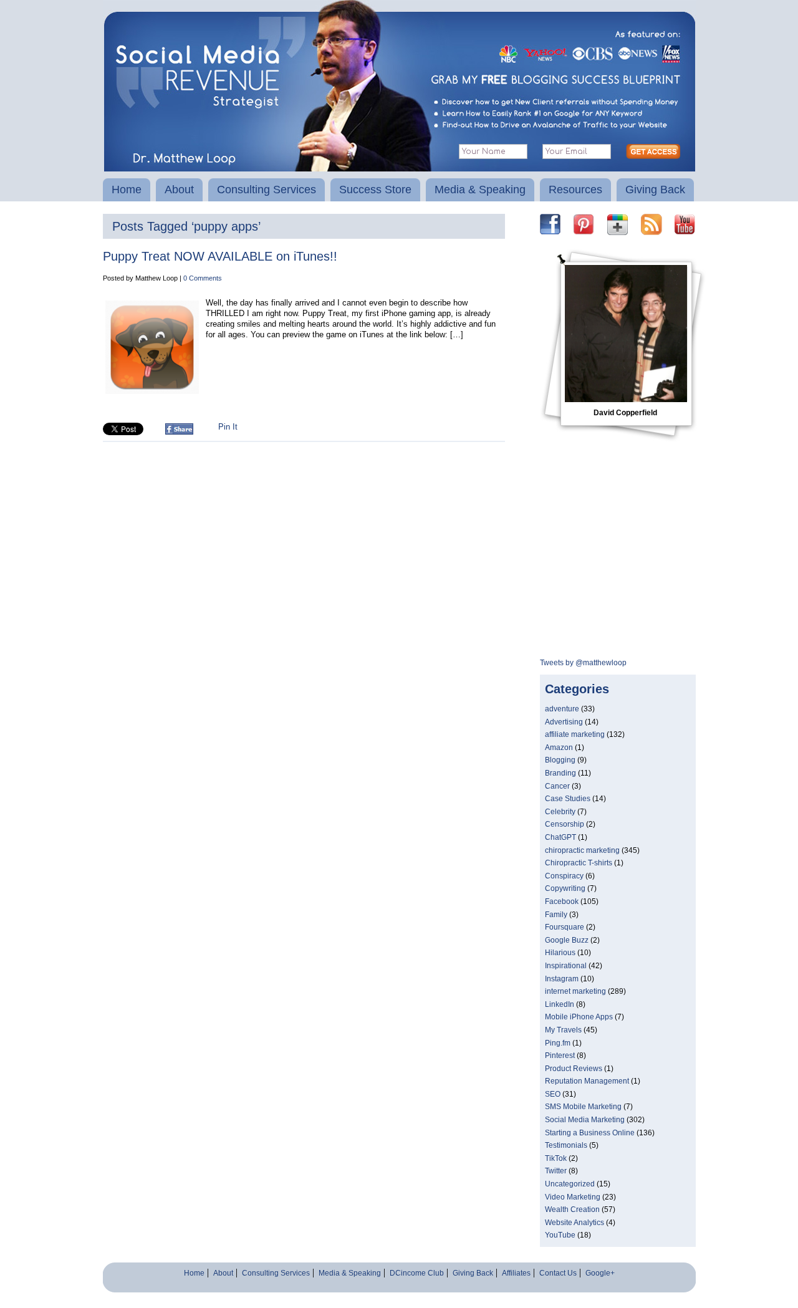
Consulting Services (266, 189)
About (179, 189)
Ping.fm (557, 1043)
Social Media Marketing (585, 1119)
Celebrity (560, 811)
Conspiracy (564, 876)
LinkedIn (559, 1004)
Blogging (560, 760)
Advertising (564, 722)
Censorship (564, 824)
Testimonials (566, 1145)
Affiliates (516, 1273)
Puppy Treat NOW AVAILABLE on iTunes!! (220, 256)
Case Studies (567, 798)
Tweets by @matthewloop (583, 662)
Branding (560, 773)
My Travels (563, 1030)
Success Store (375, 189)
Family (556, 914)
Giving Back (655, 189)
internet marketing (575, 991)
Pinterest (560, 1055)
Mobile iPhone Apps (579, 1016)
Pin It (228, 426)
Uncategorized (570, 1184)
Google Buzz (567, 940)
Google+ (600, 1273)
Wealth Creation (572, 1209)
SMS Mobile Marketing (583, 1106)
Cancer (557, 786)
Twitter (556, 1170)
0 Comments (202, 278)
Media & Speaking (480, 189)
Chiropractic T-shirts (578, 862)
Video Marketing (572, 1197)
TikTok (556, 1158)
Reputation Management (587, 1081)
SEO (552, 1094)
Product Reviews (573, 1068)
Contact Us (558, 1273)
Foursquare (564, 927)
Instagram (562, 978)
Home (127, 189)
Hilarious (560, 952)
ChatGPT (560, 837)
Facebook (562, 901)
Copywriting (565, 888)
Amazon (559, 747)
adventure (562, 708)
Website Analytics (574, 1222)
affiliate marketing (575, 734)
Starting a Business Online (590, 1132)
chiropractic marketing (582, 850)
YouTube (560, 1235)
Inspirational (566, 965)
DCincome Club (417, 1273)
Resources (575, 189)
